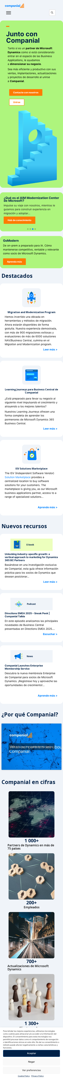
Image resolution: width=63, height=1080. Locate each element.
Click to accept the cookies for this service (31, 746)
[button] (28, 229)
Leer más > (50, 349)
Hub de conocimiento (19, 220)
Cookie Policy (24, 1076)
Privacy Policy (37, 1076)
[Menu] (8, 12)
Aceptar (31, 1053)
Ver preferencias (31, 1070)
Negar (31, 1061)
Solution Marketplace (18, 477)
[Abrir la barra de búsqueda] (53, 12)
